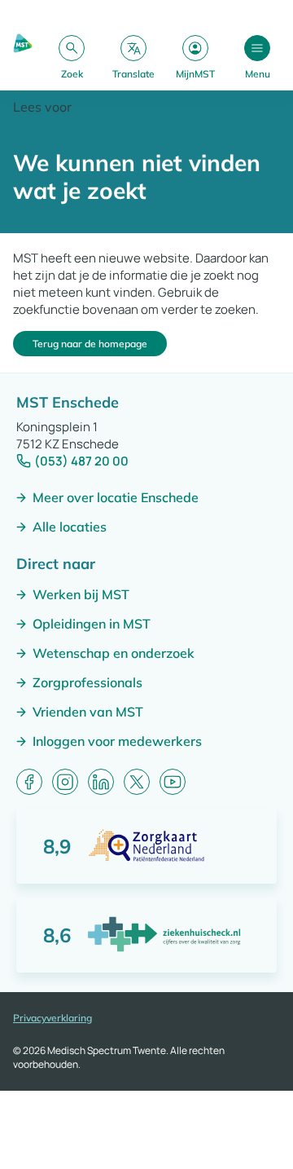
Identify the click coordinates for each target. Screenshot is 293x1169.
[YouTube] (173, 782)
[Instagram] (65, 782)
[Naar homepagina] (23, 56)
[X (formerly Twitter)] (137, 782)
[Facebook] (29, 782)
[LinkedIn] (101, 782)
